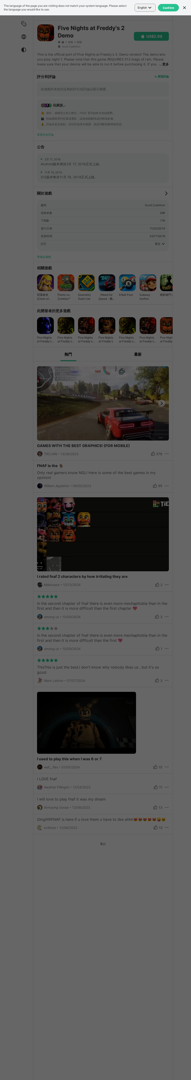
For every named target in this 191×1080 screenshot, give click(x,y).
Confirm (168, 8)
